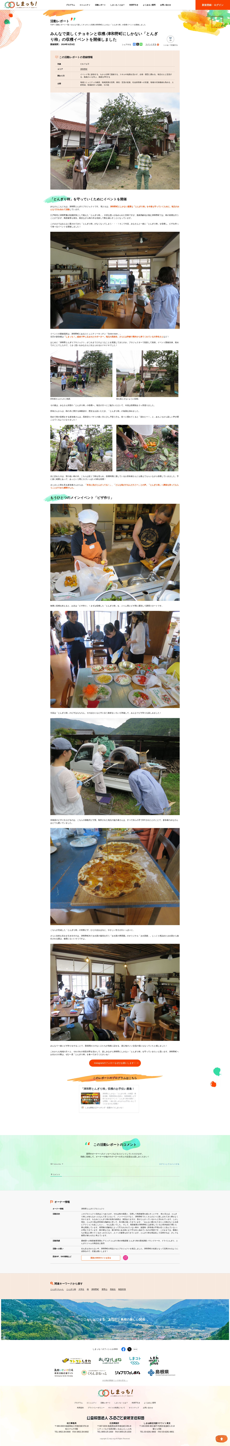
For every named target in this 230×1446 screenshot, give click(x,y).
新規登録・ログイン (213, 5)
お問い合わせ (165, 5)
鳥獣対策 (122, 1289)
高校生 (113, 1289)
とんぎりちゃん (57, 1289)
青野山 (104, 1289)
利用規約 (80, 1408)
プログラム (70, 5)
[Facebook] (134, 44)
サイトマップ (134, 1408)
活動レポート (100, 5)
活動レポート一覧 (62, 25)
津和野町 (83, 69)
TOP (52, 25)
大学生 (81, 1289)
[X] (137, 44)
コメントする (150, 44)
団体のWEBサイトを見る (101, 1258)
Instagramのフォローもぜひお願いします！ (115, 1063)
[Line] (141, 44)
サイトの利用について (116, 1408)
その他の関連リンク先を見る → (115, 1380)
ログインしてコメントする (169, 1164)
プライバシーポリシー (96, 1408)
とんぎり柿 (71, 1289)
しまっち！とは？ (117, 5)
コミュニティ (85, 5)
